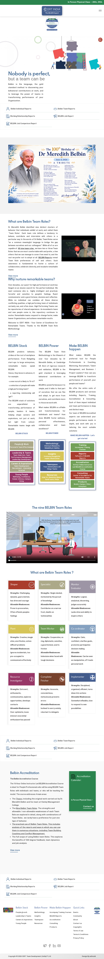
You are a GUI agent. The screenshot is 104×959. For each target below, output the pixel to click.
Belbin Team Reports (66, 109)
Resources (52, 475)
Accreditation (82, 462)
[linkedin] (54, 946)
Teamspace (52, 464)
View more (13, 276)
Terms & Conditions (80, 934)
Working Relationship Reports (22, 116)
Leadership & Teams (21, 453)
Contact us (88, 806)
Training (82, 445)
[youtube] (59, 946)
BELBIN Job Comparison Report (23, 123)
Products (82, 482)
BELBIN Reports (56, 916)
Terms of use (78, 931)
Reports (82, 454)
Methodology (52, 443)
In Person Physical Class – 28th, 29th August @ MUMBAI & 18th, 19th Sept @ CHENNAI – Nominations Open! (82, 799)
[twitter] (45, 946)
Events (75, 912)
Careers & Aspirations (21, 463)
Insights (52, 454)
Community (77, 916)
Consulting (82, 473)
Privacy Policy (78, 938)
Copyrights (77, 927)
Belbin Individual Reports (20, 109)
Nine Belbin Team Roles (26, 808)
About (75, 920)
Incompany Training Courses (60, 912)
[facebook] (49, 946)
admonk (93, 956)
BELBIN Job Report (65, 116)
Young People (21, 923)
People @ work (22, 444)
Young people (21, 474)
